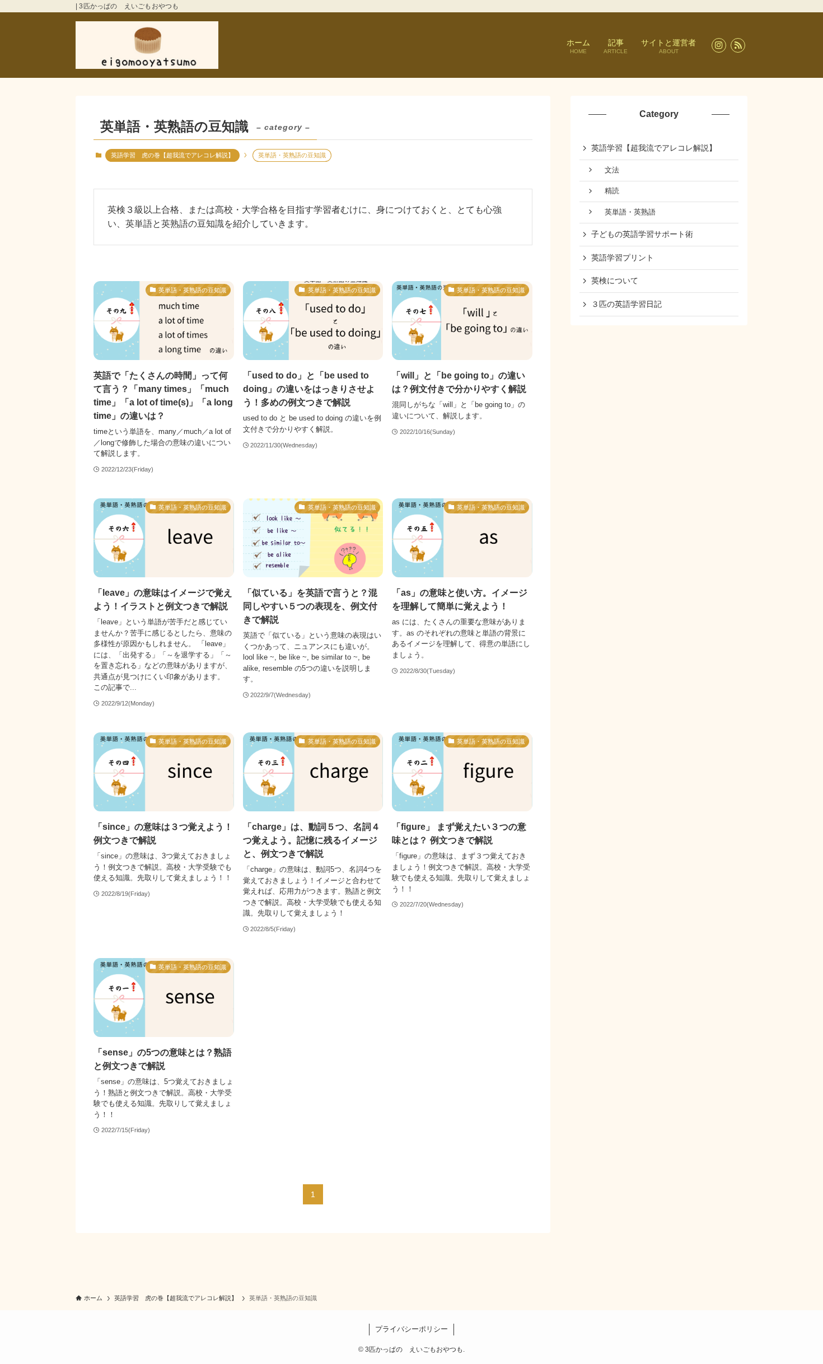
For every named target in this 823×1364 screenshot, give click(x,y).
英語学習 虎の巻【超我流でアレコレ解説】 (172, 155)
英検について (614, 280)
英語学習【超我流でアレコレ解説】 (654, 147)
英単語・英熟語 (626, 212)
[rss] (738, 45)
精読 (608, 191)
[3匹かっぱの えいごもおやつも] (147, 45)
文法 (608, 170)
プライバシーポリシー (411, 1329)
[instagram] (719, 45)
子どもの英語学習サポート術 (642, 234)
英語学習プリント (622, 257)
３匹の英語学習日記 (626, 304)
